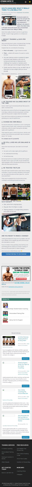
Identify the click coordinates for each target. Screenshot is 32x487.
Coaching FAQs (21, 471)
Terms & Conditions (23, 485)
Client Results (5, 462)
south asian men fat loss (6, 294)
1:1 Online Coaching (7, 448)
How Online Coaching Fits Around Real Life (23, 391)
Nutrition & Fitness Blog (6, 14)
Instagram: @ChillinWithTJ (16, 286)
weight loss (14, 294)
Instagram (19, 474)
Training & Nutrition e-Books (8, 457)
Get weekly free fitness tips (21, 449)
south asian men (25, 293)
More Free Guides (22, 458)
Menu (25, 2)
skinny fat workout (9, 293)
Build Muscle (19, 12)
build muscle (12, 291)
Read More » (25, 358)
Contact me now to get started (16, 254)
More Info (20, 467)
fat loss (17, 291)
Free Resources (22, 445)
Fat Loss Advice (26, 12)
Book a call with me (7, 472)
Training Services (8, 445)
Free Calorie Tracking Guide (23, 454)
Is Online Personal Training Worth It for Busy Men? (23, 338)
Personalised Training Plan (7, 452)
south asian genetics (17, 293)
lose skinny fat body (23, 291)
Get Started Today (6, 468)
